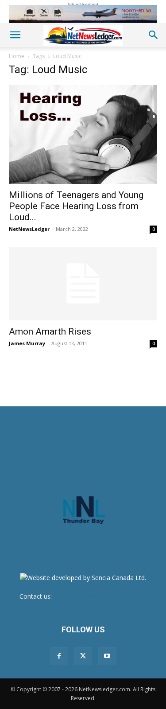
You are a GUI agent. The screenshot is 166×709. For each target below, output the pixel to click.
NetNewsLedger (29, 229)
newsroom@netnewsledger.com (100, 596)
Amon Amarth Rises (50, 331)
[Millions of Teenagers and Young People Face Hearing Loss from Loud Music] (83, 134)
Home (16, 56)
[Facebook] (59, 656)
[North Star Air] (83, 14)
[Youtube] (107, 656)
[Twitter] (83, 656)
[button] (15, 35)
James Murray (27, 343)
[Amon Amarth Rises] (83, 283)
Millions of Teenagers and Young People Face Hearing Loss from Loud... (76, 206)
